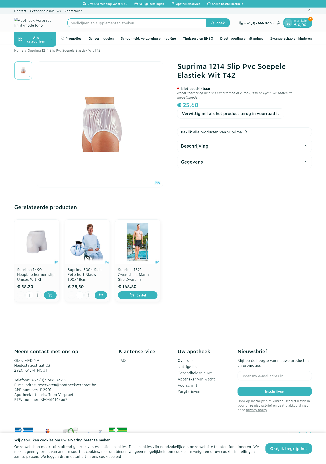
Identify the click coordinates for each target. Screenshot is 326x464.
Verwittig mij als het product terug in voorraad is (230, 113)
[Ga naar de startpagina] (36, 23)
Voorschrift (73, 10)
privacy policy (256, 409)
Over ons (185, 360)
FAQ (122, 360)
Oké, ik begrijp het (288, 448)
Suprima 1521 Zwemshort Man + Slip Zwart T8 (134, 274)
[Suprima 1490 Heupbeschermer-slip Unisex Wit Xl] (36, 242)
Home (18, 50)
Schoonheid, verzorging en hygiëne (148, 38)
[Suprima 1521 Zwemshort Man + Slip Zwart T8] (137, 242)
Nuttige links (189, 366)
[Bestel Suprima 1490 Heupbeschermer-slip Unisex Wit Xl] (50, 295)
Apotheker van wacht (196, 378)
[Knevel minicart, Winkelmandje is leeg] (288, 23)
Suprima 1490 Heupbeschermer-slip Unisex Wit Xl (36, 274)
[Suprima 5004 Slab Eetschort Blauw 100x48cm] (87, 242)
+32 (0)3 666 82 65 (48, 379)
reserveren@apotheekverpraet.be (66, 384)
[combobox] (136, 23)
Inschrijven (274, 391)
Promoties (73, 38)
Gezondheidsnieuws (45, 10)
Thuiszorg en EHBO (198, 38)
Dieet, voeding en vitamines (241, 38)
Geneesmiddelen (101, 38)
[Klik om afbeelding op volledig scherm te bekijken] (100, 124)
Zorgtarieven (189, 391)
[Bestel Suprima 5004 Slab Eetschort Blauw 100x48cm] (101, 295)
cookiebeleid (110, 456)
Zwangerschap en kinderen (291, 38)
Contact (20, 10)
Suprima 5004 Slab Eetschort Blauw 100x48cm (85, 274)
